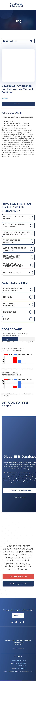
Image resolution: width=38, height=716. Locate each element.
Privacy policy (18, 644)
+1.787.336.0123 (20, 668)
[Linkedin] (20, 622)
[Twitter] (16, 622)
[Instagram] (12, 622)
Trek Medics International (16, 5)
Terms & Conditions (18, 649)
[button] (20, 490)
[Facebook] (24, 622)
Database (5, 98)
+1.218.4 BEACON (20, 663)
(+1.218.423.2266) (21, 666)
